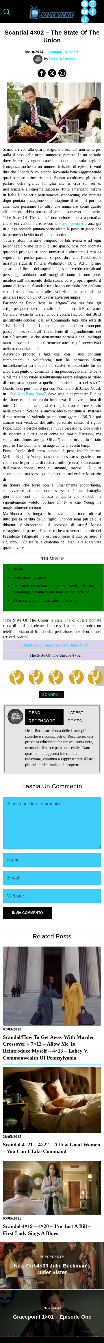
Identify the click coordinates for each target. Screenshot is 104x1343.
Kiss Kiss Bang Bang (26, 394)
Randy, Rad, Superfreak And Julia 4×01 (55, 645)
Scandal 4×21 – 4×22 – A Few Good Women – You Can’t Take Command (51, 1148)
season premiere (72, 223)
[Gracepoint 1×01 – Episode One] (52, 1313)
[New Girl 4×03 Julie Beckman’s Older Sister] (52, 1265)
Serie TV (72, 52)
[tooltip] (85, 4)
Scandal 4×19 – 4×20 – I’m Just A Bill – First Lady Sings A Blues (47, 1229)
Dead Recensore (62, 59)
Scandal (54, 52)
